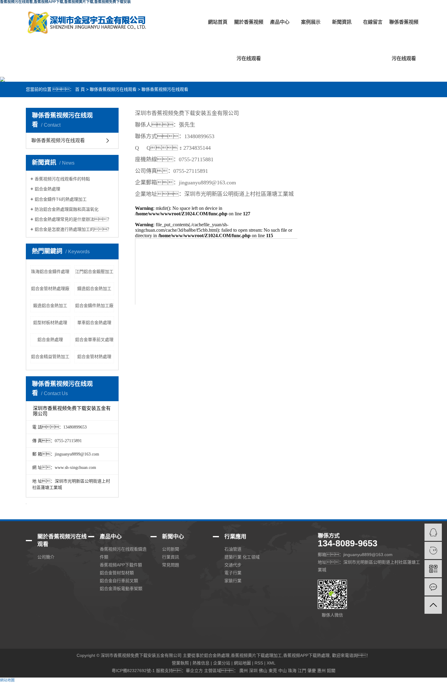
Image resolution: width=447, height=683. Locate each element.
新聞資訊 (342, 22)
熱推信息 (201, 663)
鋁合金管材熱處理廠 (50, 288)
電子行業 (232, 572)
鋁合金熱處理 (47, 188)
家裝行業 (232, 580)
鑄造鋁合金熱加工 (94, 288)
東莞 (273, 670)
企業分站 (221, 663)
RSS (259, 663)
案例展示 (311, 22)
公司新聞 (170, 549)
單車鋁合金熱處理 (94, 322)
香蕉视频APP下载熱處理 (306, 655)
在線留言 (373, 22)
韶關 (331, 670)
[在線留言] (433, 587)
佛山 (263, 670)
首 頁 (80, 89)
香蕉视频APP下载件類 (121, 564)
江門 (302, 670)
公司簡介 (45, 557)
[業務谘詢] (433, 532)
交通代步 (232, 564)
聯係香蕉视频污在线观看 (403, 40)
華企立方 (194, 670)
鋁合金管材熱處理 (94, 356)
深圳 (253, 670)
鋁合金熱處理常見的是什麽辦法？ (73, 219)
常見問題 (170, 564)
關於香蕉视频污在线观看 (248, 40)
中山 (282, 670)
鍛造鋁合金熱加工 (50, 305)
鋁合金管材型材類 (117, 572)
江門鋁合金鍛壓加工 (94, 271)
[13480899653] (433, 550)
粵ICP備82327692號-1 (133, 670)
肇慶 (311, 670)
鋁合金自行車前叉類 (119, 580)
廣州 (243, 670)
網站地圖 (242, 663)
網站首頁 (217, 22)
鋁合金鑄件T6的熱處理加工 (61, 199)
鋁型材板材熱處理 (50, 322)
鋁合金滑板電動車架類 (121, 588)
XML (271, 663)
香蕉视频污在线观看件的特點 (62, 178)
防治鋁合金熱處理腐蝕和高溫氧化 (67, 209)
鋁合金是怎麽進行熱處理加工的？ (73, 229)
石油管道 (232, 549)
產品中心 (279, 22)
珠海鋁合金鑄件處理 (50, 271)
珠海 (292, 670)
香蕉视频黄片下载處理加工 (256, 655)
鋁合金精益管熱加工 (50, 356)
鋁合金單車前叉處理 (94, 339)
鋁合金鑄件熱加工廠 (94, 305)
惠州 (321, 670)
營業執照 (180, 663)
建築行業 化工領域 (242, 557)
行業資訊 (170, 557)
